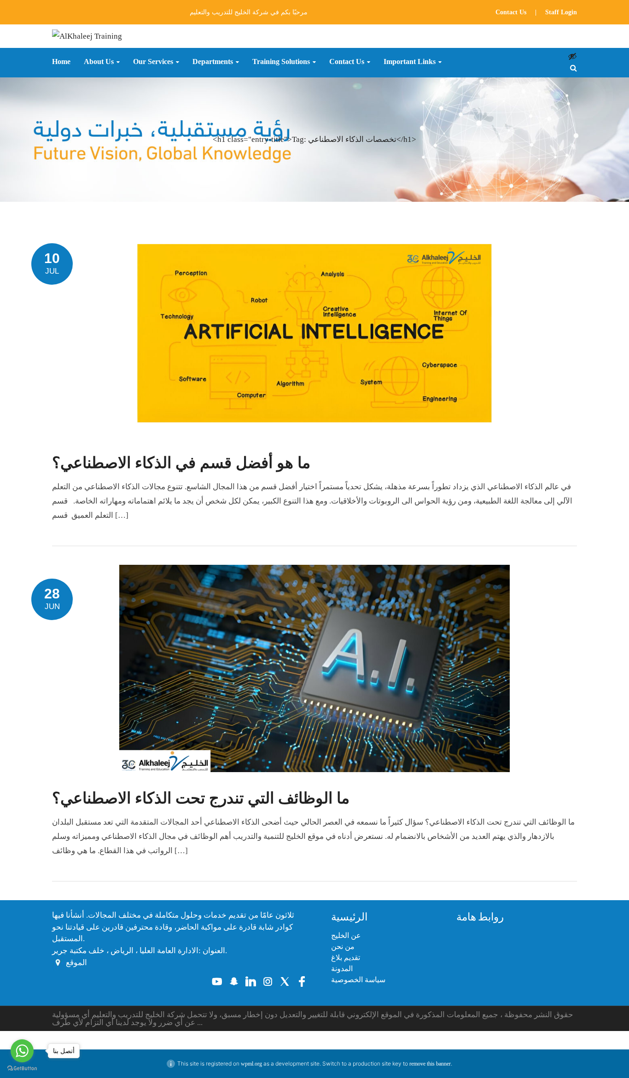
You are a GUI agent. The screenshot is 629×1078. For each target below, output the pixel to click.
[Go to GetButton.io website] (22, 1069)
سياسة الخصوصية (358, 980)
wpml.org (251, 1063)
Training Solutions (281, 61)
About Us (99, 61)
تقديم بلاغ (345, 957)
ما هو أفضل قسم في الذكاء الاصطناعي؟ (181, 462)
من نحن (343, 946)
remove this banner (430, 1063)
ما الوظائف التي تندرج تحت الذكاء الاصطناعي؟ (200, 798)
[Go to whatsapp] (22, 1050)
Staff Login (561, 12)
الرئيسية (349, 917)
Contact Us (510, 12)
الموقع (76, 962)
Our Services (153, 61)
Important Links (410, 61)
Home (61, 61)
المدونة (342, 969)
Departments (212, 61)
